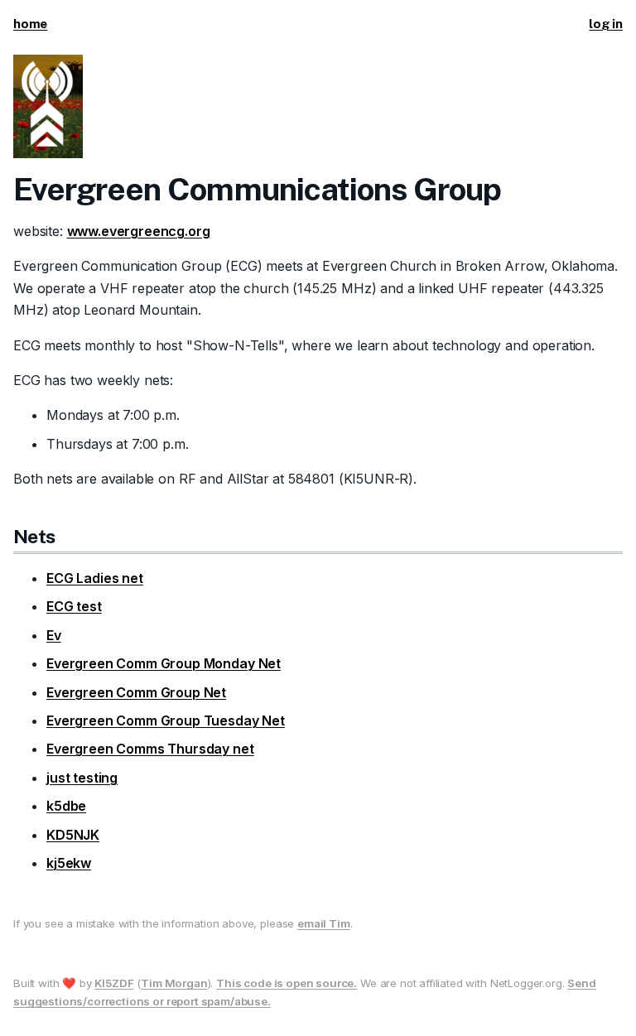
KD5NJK (72, 834)
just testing (82, 777)
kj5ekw (68, 863)
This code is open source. (286, 983)
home (30, 24)
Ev (53, 635)
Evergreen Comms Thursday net (150, 748)
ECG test (74, 606)
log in (606, 24)
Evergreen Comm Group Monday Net (163, 663)
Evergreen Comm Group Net (136, 692)
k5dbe (66, 805)
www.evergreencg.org (138, 231)
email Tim (323, 923)
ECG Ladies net (94, 578)
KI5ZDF (113, 983)
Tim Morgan (174, 983)
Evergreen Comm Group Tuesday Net (165, 720)
